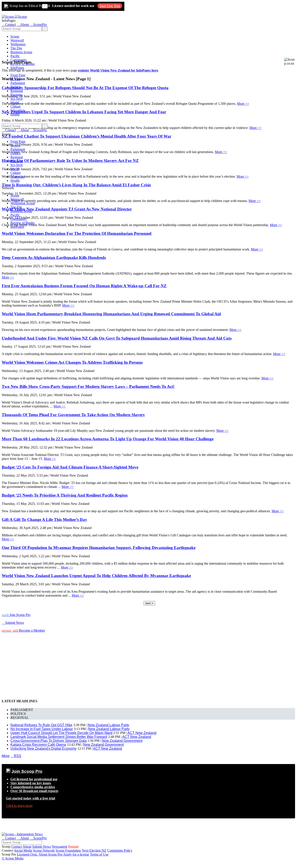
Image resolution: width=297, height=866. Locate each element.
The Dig (16, 48)
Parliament (17, 83)
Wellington (17, 44)
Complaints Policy (119, 850)
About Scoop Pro (50, 854)
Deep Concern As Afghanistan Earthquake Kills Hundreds (54, 257)
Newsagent (59, 846)
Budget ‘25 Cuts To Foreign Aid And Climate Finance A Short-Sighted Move (70, 467)
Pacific (15, 56)
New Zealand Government (122, 741)
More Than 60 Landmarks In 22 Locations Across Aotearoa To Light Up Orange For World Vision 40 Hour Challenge (108, 439)
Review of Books (22, 64)
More (6, 756)
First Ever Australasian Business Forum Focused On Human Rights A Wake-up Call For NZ (84, 286)
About (27, 846)
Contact (16, 846)
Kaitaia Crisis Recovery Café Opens (38, 744)
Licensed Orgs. (27, 854)
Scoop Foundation (68, 850)
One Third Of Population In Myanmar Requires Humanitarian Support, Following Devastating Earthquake (98, 547)
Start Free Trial (110, 6)
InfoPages (17, 68)
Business (16, 95)
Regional (16, 91)
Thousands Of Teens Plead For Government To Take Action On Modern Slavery (73, 414)
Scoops (15, 79)
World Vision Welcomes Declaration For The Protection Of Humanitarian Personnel (76, 233)
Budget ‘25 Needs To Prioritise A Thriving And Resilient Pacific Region (65, 495)
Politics (15, 87)
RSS (15, 756)
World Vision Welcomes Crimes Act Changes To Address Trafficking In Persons (72, 362)
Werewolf (17, 40)
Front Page (17, 75)
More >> (243, 103)
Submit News (41, 846)
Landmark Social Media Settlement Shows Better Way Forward (58, 737)
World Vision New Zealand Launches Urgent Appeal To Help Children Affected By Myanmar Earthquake (96, 575)
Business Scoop (21, 52)
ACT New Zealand (141, 733)
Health (15, 114)
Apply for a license (76, 854)
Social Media (23, 850)
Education (17, 110)
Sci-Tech (16, 98)
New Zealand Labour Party (108, 725)
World (14, 102)
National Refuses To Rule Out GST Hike (41, 725)
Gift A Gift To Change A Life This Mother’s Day (44, 519)
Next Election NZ (94, 850)
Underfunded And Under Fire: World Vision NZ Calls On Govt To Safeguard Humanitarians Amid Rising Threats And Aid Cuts (117, 338)
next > (149, 603)
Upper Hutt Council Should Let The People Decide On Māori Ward (61, 733)
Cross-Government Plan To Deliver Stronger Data (48, 741)
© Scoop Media (12, 858)
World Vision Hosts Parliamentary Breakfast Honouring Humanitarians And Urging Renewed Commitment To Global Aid (111, 314)
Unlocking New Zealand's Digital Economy (43, 748)
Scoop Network (44, 850)
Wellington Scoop (22, 203)
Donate (73, 846)
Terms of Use (99, 854)
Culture (15, 106)
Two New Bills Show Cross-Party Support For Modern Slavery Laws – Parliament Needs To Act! (88, 386)
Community (18, 60)
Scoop (14, 36)
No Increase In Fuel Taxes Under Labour (41, 729)
